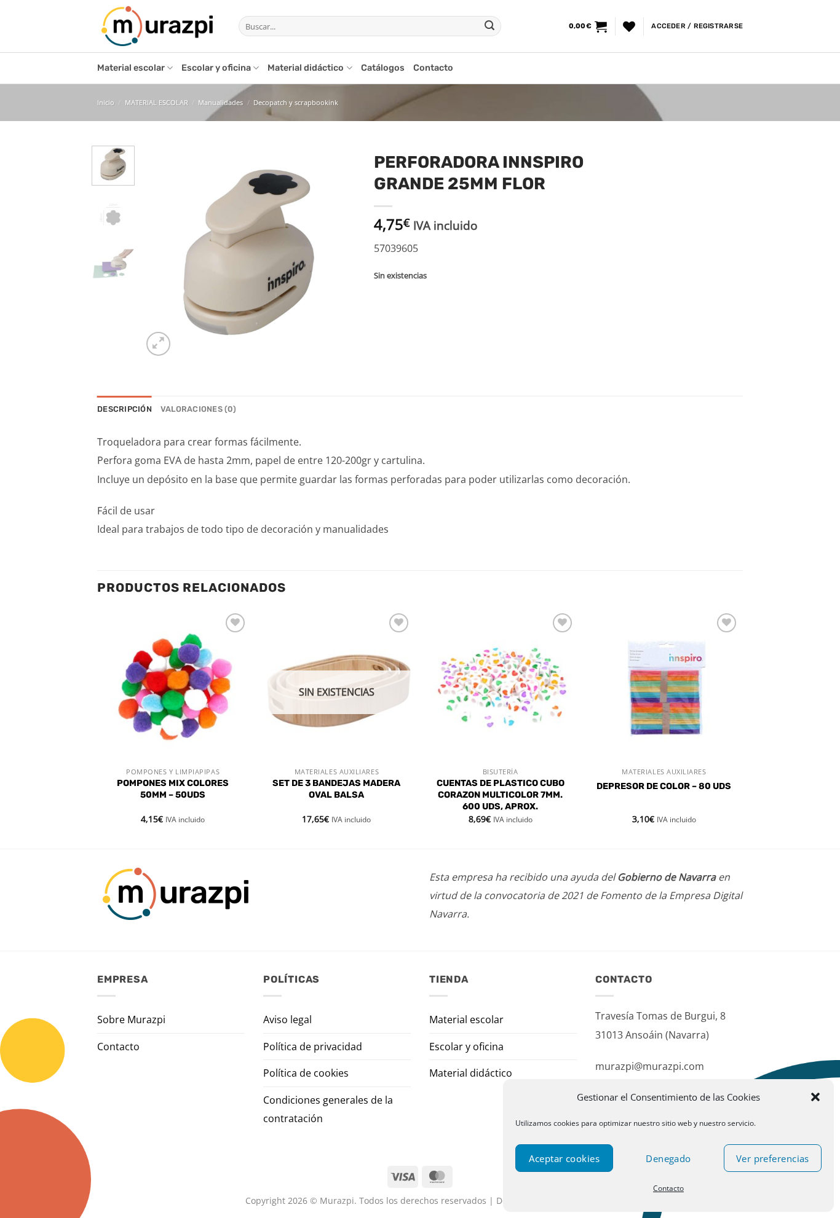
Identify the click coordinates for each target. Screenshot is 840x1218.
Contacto (668, 1188)
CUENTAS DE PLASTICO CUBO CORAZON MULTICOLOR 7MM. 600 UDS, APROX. (501, 794)
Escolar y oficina (216, 68)
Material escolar (131, 68)
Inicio (105, 102)
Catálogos (383, 68)
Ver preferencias (772, 1158)
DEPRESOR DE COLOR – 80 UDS (663, 786)
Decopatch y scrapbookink (295, 102)
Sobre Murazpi (131, 1019)
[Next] (336, 252)
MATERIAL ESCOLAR (156, 102)
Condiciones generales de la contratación (328, 1109)
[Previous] (162, 252)
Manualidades (220, 102)
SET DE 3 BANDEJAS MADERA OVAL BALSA (336, 789)
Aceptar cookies (564, 1158)
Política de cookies (306, 1073)
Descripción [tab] (124, 409)
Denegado (668, 1158)
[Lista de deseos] (629, 26)
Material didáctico (305, 68)
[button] (815, 1097)
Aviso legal (287, 1019)
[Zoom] (158, 344)
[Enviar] (489, 26)
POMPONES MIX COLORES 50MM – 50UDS (173, 789)
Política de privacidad (312, 1046)
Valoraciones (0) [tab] (198, 409)
